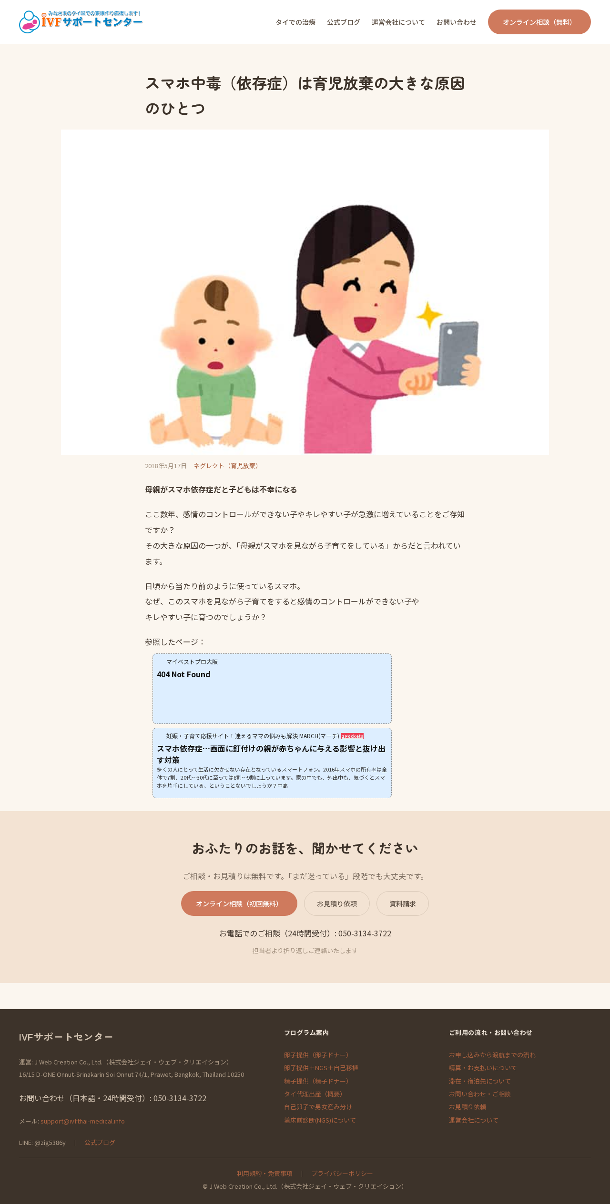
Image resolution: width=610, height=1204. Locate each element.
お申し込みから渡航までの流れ (492, 1054)
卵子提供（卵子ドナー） (318, 1054)
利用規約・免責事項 (265, 1173)
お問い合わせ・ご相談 (480, 1093)
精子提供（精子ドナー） (318, 1080)
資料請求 (402, 903)
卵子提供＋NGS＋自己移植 (321, 1067)
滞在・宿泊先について (480, 1080)
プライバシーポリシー (342, 1173)
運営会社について (473, 1119)
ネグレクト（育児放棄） (227, 465)
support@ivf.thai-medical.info (83, 1120)
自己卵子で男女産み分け (318, 1106)
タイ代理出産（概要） (315, 1093)
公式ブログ (99, 1142)
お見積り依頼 (337, 903)
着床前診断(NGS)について (320, 1119)
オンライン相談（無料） (539, 22)
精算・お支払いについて (483, 1067)
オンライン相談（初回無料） (239, 903)
